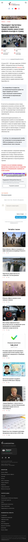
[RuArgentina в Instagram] (5, 457)
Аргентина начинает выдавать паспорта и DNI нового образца (11, 379)
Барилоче (3, 484)
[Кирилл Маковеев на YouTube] (9, 457)
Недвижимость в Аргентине (7, 508)
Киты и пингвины (5, 480)
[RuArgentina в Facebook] (2, 457)
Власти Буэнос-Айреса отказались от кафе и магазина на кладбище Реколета (14, 249)
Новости (3, 521)
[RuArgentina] (7, 443)
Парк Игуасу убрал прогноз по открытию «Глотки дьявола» (11, 274)
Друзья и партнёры (5, 525)
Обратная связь (5, 519)
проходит (19, 67)
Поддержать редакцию (14, 185)
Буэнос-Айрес (4, 472)
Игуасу (3, 478)
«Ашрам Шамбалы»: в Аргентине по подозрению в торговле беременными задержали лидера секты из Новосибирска (14, 406)
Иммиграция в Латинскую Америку (9, 498)
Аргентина (3, 527)
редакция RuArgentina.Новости (17, 59)
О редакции (4, 515)
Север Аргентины (5, 486)
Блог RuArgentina (5, 523)
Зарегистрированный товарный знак (9, 445)
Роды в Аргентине (5, 506)
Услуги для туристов (6, 500)
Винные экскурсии (5, 488)
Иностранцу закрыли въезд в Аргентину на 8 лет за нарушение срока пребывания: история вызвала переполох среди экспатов (14, 325)
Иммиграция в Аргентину (7, 504)
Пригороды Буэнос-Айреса (7, 474)
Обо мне (3, 495)
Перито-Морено (5, 482)
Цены (2, 502)
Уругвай (3, 476)
